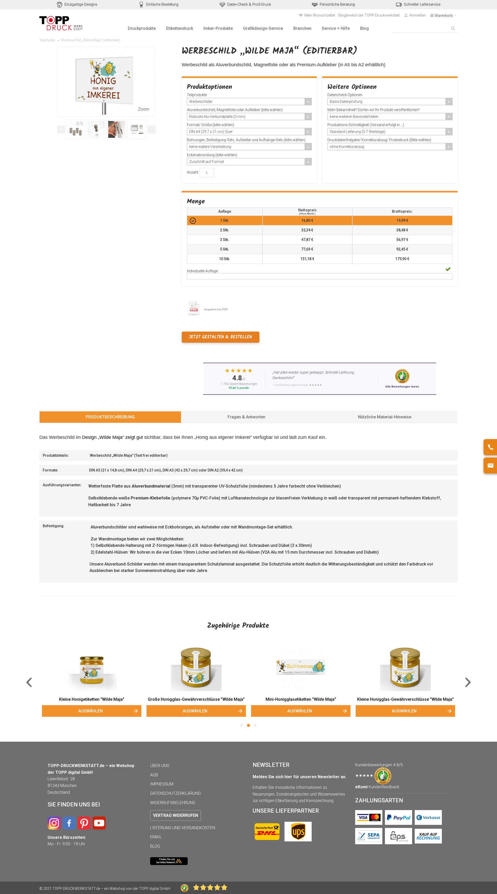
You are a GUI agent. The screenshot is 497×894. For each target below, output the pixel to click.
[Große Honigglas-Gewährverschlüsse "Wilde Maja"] (196, 667)
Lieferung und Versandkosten (182, 827)
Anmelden (418, 15)
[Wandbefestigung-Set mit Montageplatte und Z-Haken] (137, 129)
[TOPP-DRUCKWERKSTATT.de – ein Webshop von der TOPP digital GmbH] (61, 23)
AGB (154, 775)
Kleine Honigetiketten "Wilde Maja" (91, 699)
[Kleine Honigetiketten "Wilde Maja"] (91, 667)
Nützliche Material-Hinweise (384, 416)
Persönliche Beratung (337, 4)
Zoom (143, 109)
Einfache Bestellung (162, 4)
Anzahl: (193, 172)
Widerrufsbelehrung (172, 802)
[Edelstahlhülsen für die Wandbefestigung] (75, 129)
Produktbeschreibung (110, 416)
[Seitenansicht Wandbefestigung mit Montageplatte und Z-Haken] (116, 129)
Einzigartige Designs (80, 4)
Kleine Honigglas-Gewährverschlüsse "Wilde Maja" (405, 699)
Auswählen (90, 711)
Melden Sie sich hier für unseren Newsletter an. (299, 776)
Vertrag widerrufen (175, 815)
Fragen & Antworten (246, 416)
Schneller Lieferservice (422, 4)
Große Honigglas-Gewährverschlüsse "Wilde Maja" (196, 699)
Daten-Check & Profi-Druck (249, 4)
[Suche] (453, 28)
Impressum (161, 784)
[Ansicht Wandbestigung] (96, 129)
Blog (155, 846)
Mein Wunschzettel (319, 15)
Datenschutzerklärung (175, 793)
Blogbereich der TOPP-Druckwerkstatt (369, 15)
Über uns (159, 765)
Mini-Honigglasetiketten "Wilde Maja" (301, 699)
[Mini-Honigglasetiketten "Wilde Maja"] (300, 667)
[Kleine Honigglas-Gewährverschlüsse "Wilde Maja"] (405, 667)
